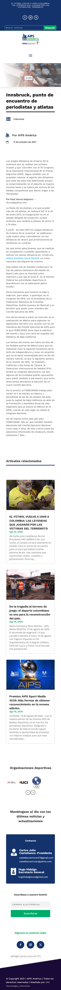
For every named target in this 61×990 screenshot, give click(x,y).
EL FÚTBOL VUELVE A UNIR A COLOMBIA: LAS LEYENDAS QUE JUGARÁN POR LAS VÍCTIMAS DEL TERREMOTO (30, 5)
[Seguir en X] (36, 17)
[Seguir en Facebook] (25, 17)
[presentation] (28, 793)
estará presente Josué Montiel (22, 258)
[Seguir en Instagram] (30, 17)
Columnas (18, 119)
